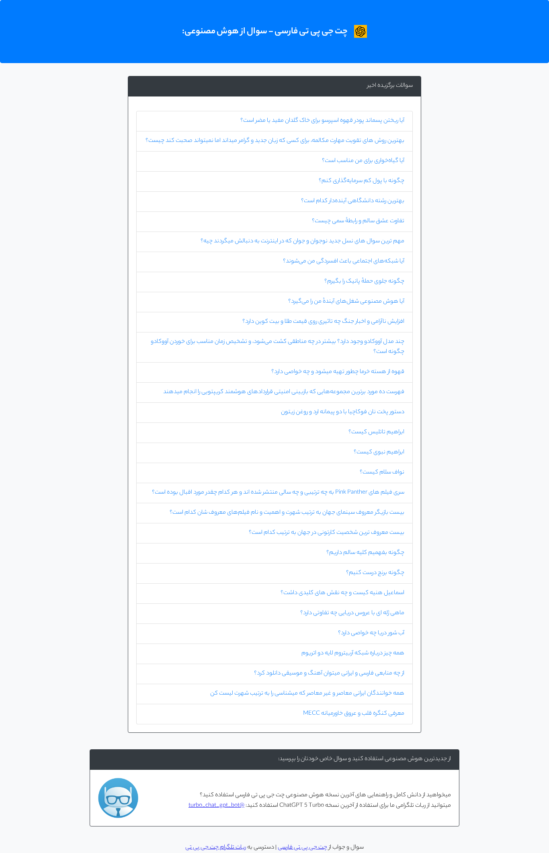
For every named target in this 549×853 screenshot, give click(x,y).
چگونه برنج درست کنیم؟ (375, 573)
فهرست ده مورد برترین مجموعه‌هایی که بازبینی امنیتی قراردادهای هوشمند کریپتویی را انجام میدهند (283, 392)
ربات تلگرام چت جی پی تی (215, 848)
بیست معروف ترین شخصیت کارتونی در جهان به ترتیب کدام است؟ (326, 533)
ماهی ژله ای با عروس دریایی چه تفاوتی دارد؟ (352, 613)
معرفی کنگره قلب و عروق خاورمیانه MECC (353, 714)
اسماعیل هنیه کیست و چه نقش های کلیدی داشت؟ (342, 593)
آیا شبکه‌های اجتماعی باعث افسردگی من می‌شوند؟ (343, 262)
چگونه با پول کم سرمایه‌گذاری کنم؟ (361, 181)
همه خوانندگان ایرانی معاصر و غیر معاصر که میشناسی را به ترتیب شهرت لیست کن (307, 694)
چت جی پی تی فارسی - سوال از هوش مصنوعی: (265, 32)
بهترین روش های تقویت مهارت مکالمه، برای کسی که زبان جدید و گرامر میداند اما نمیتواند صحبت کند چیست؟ (274, 141)
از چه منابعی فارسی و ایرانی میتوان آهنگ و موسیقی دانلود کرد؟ (329, 674)
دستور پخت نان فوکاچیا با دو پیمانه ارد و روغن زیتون (342, 412)
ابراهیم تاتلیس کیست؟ (376, 432)
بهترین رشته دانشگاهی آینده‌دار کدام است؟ (352, 201)
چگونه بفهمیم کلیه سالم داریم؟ (365, 553)
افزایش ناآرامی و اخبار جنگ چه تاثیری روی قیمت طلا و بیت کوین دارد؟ (323, 322)
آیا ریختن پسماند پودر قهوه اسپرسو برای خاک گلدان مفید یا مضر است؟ (322, 121)
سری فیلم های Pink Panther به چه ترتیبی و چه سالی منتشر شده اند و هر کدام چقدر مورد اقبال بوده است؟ (278, 493)
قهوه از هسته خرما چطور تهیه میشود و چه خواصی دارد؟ (337, 372)
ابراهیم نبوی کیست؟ (379, 452)
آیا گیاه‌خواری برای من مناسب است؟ (363, 161)
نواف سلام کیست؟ (382, 473)
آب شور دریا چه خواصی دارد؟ (371, 633)
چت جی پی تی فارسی (302, 848)
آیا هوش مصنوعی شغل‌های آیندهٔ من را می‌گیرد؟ (346, 302)
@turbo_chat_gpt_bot (216, 806)
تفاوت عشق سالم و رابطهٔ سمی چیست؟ (358, 221)
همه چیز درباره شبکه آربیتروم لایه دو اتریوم (352, 653)
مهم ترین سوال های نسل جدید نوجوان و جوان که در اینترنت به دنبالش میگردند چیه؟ (302, 241)
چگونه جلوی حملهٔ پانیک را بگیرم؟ (364, 282)
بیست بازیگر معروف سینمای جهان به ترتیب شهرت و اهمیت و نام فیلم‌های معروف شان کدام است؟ (287, 513)
